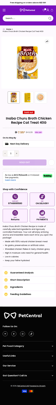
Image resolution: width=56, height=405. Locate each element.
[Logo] (28, 10)
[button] (52, 10)
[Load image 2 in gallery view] (27, 97)
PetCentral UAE (23, 386)
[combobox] (28, 18)
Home (8, 29)
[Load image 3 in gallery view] (41, 97)
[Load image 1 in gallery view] (14, 97)
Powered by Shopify (37, 386)
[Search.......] (49, 18)
